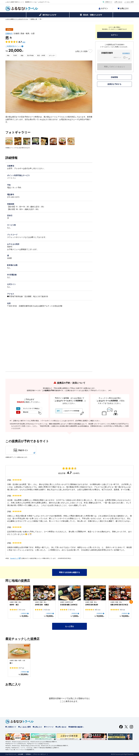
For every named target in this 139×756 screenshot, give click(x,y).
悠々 (11, 663)
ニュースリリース (10, 754)
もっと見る (69, 626)
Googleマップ (14, 558)
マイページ (49, 727)
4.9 (122, 610)
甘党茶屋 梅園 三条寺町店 (68, 605)
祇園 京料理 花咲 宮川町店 (119, 605)
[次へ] (131, 602)
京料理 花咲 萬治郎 (91, 605)
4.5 (97, 610)
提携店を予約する (114, 84)
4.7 (21, 668)
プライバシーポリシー (39, 754)
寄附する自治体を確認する (69, 572)
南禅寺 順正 (14, 605)
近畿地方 (8, 33)
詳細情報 (114, 77)
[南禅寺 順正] (19, 592)
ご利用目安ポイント (13, 46)
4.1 (22, 610)
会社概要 (20, 754)
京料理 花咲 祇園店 (42, 605)
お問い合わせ (118, 2)
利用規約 (28, 754)
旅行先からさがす (49, 15)
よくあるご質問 (129, 2)
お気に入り (124, 8)
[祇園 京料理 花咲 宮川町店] (120, 592)
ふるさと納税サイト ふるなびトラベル (16, 19)
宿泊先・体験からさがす (92, 15)
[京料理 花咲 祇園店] (44, 592)
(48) (23, 42)
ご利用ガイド (108, 2)
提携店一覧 (34, 19)
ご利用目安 (23, 613)
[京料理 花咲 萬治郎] (95, 592)
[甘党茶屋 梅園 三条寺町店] (69, 592)
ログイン (104, 8)
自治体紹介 (126, 53)
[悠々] (19, 651)
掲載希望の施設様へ (77, 727)
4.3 (47, 610)
